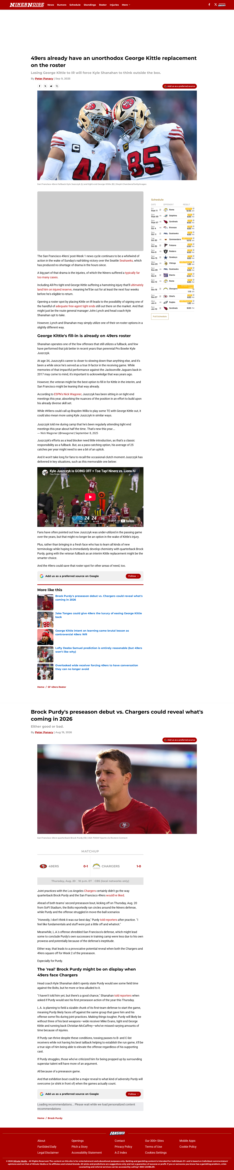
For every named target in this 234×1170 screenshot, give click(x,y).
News (50, 4)
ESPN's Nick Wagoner (67, 394)
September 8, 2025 (86, 433)
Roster (103, 4)
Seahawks (126, 260)
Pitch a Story (80, 1146)
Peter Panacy (44, 78)
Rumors (61, 4)
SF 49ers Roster (57, 687)
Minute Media (20, 1161)
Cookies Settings (156, 1152)
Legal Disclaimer (48, 1152)
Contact (120, 1140)
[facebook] (209, 4)
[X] (215, 4)
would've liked (115, 895)
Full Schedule (160, 316)
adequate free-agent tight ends (75, 306)
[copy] (57, 86)
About (41, 1140)
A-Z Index (121, 1152)
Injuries (114, 4)
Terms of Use (153, 1146)
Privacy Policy (123, 1146)
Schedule (75, 4)
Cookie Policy (188, 1146)
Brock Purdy (55, 1118)
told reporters (108, 919)
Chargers (90, 891)
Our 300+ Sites (154, 1140)
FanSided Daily (46, 1146)
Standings (90, 4)
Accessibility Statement (87, 1152)
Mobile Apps (187, 1140)
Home (40, 687)
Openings (78, 1140)
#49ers (49, 411)
